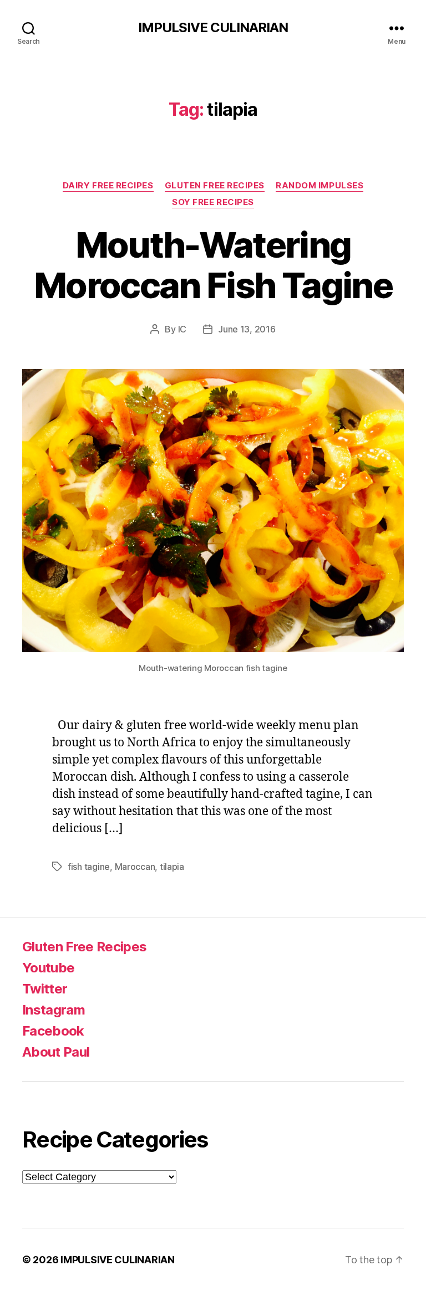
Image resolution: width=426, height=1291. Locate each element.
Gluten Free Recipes (215, 186)
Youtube (48, 968)
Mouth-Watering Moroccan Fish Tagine (213, 264)
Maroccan (135, 866)
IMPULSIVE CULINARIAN (213, 27)
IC (182, 329)
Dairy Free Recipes (108, 186)
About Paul (55, 1052)
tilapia (172, 866)
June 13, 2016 (247, 329)
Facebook (53, 1031)
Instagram (53, 1010)
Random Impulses (319, 186)
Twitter (44, 989)
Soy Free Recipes (213, 202)
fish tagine (89, 866)
